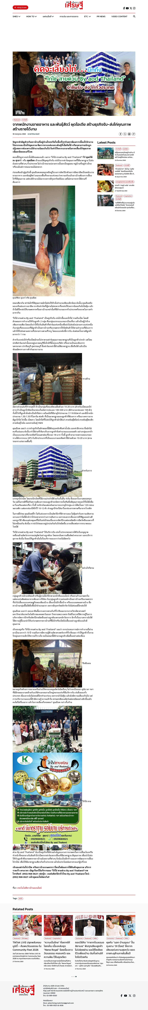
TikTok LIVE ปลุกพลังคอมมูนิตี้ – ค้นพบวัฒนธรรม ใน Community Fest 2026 (27, 946)
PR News (101, 16)
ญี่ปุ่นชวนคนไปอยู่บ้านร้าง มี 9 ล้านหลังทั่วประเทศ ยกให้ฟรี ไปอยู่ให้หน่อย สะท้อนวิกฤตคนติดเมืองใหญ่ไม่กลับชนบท (125, 157)
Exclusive (79, 938)
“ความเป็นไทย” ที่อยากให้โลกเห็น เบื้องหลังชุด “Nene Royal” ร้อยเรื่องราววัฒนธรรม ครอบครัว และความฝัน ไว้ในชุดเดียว (58, 949)
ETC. (86, 16)
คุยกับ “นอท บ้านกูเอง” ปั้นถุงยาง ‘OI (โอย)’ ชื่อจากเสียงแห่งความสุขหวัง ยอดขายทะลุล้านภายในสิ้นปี (120, 947)
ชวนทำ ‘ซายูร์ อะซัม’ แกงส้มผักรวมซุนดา (124, 186)
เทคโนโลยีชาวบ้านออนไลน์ (29, 887)
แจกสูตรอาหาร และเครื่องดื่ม (124, 182)
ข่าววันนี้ (24, 120)
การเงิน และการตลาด (69, 16)
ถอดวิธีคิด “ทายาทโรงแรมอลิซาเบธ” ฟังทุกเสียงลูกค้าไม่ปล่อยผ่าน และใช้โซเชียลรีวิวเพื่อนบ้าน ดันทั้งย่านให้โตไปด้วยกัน (89, 949)
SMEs (15, 16)
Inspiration (128, 196)
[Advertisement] (74, 34)
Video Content (119, 16)
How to (30, 16)
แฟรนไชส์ (47, 16)
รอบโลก (125, 149)
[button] (72, 976)
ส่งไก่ (20, 898)
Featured (17, 120)
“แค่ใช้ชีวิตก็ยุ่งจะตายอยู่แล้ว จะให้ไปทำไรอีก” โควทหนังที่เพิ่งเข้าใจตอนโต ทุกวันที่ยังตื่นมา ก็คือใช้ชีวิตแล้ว (125, 206)
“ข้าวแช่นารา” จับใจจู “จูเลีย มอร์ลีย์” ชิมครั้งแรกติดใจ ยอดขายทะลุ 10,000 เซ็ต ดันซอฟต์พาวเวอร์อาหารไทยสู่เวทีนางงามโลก (125, 174)
